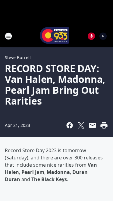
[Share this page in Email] (92, 125)
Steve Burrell (18, 57)
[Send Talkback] (91, 36)
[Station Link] (54, 36)
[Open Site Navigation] (8, 36)
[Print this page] (104, 125)
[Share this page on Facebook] (69, 125)
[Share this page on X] (81, 125)
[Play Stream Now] (103, 36)
